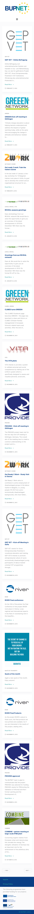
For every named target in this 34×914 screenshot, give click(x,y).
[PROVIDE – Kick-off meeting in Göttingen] (17, 406)
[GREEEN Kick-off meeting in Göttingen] (17, 103)
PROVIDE (7, 422)
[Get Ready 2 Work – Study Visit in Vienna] (17, 464)
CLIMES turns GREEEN (13, 309)
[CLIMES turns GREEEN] (17, 296)
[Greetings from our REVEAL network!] (17, 246)
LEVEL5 (7, 206)
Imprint (5, 879)
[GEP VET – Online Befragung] (17, 41)
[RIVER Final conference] (17, 588)
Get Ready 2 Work (10, 164)
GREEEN (7, 113)
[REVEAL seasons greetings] (17, 201)
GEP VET (7, 56)
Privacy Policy (8, 884)
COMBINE (7, 828)
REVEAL (12, 206)
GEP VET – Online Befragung (16, 60)
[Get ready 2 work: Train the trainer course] (17, 157)
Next (27, 870)
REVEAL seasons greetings (15, 210)
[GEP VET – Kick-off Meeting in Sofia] (17, 524)
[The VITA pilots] (17, 349)
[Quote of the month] (17, 650)
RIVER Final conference (14, 600)
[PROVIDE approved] (17, 756)
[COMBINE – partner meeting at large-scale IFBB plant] (17, 818)
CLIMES (7, 306)
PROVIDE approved (12, 776)
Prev (6, 870)
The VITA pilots (11, 361)
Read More (8, 84)
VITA (15, 206)
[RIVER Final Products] (17, 701)
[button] (16, 19)
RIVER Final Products (13, 713)
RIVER (6, 597)
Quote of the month (11, 670)
